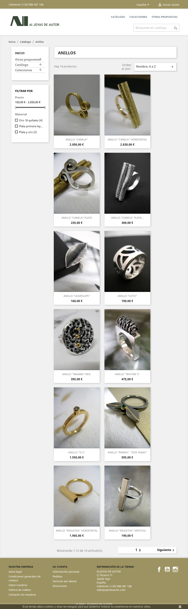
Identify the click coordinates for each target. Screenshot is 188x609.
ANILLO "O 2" (76, 452)
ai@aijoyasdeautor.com (111, 590)
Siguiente (166, 550)
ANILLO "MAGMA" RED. (76, 374)
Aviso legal (15, 571)
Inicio (20, 53)
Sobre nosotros (18, 585)
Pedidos (57, 576)
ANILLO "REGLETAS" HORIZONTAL (77, 530)
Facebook (159, 569)
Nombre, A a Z (155, 66)
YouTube (167, 569)
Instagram (175, 569)
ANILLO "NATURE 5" (127, 374)
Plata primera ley (31, 126)
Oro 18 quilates (30, 120)
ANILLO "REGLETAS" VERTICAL (127, 530)
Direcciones (60, 586)
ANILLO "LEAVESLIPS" (77, 296)
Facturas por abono (65, 581)
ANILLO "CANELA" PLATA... (127, 217)
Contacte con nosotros (22, 594)
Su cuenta (60, 566)
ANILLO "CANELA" (77, 139)
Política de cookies (20, 590)
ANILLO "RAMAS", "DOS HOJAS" (127, 452)
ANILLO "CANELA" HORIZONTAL (127, 139)
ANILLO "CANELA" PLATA (77, 217)
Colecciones (138, 17)
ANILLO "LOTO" (127, 296)
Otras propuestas (165, 17)
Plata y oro (28, 132)
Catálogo (118, 17)
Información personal (66, 571)
